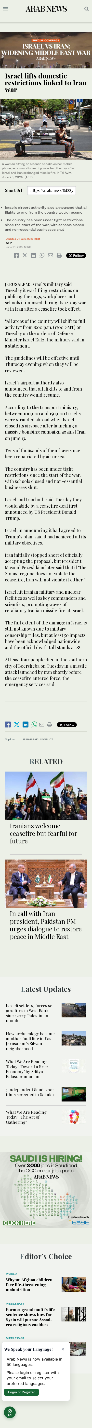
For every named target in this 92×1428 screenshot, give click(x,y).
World (11, 1273)
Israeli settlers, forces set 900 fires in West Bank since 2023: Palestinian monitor (30, 1013)
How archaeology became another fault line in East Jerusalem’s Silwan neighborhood (30, 1041)
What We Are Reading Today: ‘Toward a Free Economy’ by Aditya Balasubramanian (27, 1069)
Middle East (15, 1303)
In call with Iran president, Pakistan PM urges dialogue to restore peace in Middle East (46, 925)
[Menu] (5, 8)
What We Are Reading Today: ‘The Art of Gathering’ (26, 1117)
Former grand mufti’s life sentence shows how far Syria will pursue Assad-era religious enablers (30, 1317)
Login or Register (21, 1392)
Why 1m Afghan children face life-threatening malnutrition (29, 1284)
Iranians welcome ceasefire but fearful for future (43, 833)
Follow (78, 255)
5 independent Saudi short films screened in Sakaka (31, 1092)
